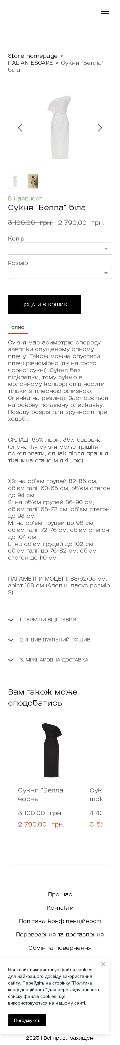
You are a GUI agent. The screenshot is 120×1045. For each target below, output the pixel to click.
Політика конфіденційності (60, 921)
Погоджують (27, 1020)
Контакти (60, 908)
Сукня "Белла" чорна (42, 795)
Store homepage (33, 56)
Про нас (60, 894)
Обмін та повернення (60, 948)
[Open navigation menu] (105, 11)
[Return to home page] (29, 11)
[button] (44, 304)
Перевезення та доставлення (60, 934)
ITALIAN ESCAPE (30, 63)
